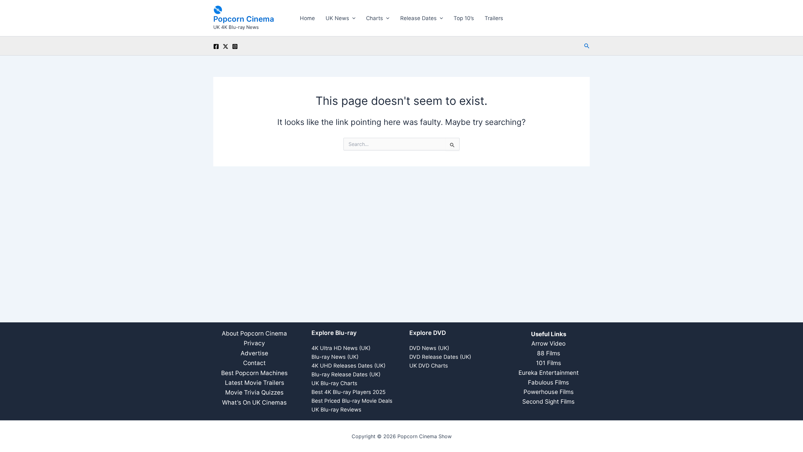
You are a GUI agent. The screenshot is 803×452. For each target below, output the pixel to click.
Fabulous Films (548, 382)
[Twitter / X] (225, 46)
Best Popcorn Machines (254, 373)
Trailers (494, 18)
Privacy (254, 343)
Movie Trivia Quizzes (254, 392)
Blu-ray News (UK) (335, 357)
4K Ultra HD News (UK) (340, 348)
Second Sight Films (548, 401)
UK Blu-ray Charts (334, 383)
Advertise (254, 353)
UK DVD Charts (428, 366)
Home (307, 18)
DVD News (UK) (429, 348)
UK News (337, 18)
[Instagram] (235, 46)
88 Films (548, 353)
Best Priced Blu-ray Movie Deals (351, 401)
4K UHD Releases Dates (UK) (348, 366)
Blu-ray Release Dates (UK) (345, 374)
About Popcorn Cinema (254, 333)
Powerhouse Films (549, 392)
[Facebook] (216, 46)
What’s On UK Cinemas (254, 402)
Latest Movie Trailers (254, 382)
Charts (374, 18)
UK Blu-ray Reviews (336, 409)
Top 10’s (464, 18)
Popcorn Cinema (243, 19)
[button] (352, 18)
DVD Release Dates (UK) (440, 357)
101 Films (548, 363)
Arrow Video (548, 343)
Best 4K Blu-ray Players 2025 (348, 392)
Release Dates (418, 18)
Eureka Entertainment (548, 372)
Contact (254, 363)
